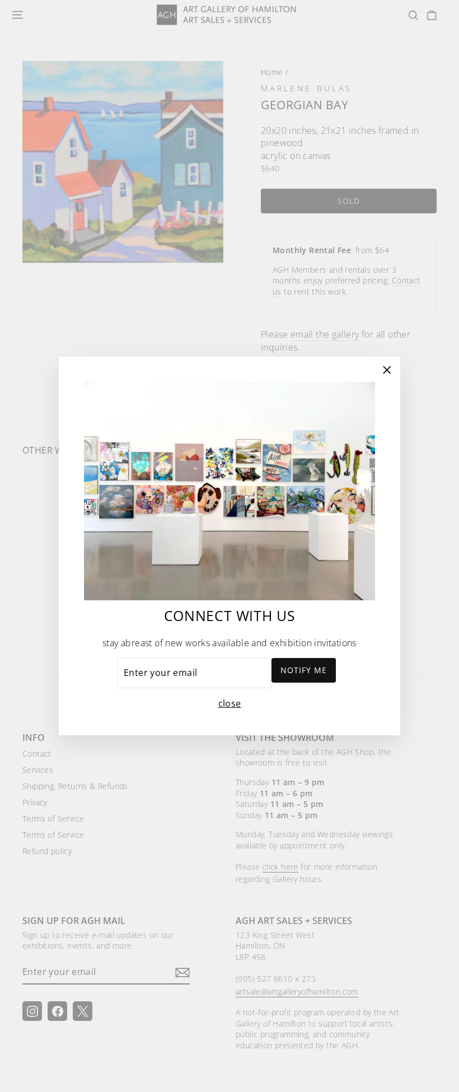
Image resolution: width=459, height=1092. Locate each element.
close (229, 703)
